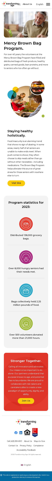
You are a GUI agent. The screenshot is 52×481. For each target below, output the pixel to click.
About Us (27, 4)
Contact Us (13, 446)
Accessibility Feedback (26, 450)
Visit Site (16, 183)
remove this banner (33, 477)
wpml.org (23, 475)
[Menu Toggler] (19, 4)
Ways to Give (39, 441)
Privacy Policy (26, 446)
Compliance (38, 446)
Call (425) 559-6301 (14, 441)
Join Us (26, 400)
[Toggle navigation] (48, 4)
